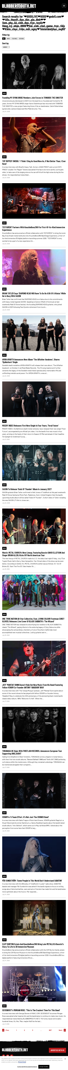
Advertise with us (57, 1050)
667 (50, 1030)
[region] (34, 1063)
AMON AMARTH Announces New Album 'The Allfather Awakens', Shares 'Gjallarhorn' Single (31, 360)
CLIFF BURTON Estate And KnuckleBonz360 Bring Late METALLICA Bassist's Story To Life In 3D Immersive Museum (33, 945)
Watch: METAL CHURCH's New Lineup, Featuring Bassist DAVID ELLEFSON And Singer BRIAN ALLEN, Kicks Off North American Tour (33, 554)
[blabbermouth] (19, 8)
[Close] (65, 1059)
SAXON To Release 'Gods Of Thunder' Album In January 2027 (27, 489)
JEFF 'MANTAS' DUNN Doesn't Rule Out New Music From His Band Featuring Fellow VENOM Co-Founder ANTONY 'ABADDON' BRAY (32, 686)
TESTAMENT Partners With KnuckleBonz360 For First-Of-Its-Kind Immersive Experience (33, 228)
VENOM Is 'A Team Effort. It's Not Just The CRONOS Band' (25, 817)
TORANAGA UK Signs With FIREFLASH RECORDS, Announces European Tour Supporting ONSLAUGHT (32, 752)
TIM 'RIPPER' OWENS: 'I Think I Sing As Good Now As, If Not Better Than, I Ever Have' (34, 162)
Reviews (21, 38)
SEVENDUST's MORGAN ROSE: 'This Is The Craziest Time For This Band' (31, 1010)
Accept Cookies (43, 1066)
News (8, 38)
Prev (7, 1030)
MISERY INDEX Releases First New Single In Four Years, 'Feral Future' (30, 425)
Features (14, 38)
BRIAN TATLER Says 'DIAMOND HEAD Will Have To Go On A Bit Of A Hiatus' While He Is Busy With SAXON (34, 294)
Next (60, 1030)
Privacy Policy (22, 1062)
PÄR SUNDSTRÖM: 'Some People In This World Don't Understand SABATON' (32, 880)
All (4, 38)
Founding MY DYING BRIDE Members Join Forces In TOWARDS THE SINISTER (32, 97)
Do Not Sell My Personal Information (27, 1066)
